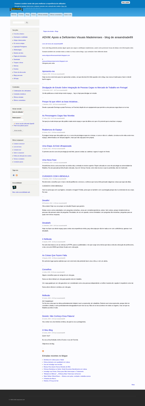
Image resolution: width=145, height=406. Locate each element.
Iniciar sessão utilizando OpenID (25, 123)
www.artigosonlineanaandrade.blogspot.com (56, 55)
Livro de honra (17, 146)
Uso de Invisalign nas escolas (53, 364)
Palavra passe (16, 117)
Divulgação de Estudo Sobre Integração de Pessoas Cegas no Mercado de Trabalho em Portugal (84, 87)
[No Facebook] (13, 175)
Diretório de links (18, 53)
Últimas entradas (43, 15)
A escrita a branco (19, 34)
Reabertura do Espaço (52, 130)
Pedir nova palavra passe (21, 125)
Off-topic (16, 78)
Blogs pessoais (18, 75)
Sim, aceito (125, 2)
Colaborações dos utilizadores (22, 90)
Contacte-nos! (17, 149)
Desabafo (46, 223)
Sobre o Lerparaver (19, 152)
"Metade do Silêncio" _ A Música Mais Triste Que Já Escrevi (62, 374)
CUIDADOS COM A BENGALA (55, 176)
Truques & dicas (18, 62)
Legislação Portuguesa (20, 46)
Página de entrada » (49, 31)
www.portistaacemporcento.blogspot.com (55, 61)
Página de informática (20, 56)
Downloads (17, 59)
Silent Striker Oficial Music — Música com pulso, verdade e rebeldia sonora (67, 376)
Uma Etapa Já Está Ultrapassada (56, 146)
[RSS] (16, 175)
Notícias (14, 15)
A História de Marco (50, 378)
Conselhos (46, 269)
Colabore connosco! (19, 143)
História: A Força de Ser (51, 381)
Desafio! (45, 200)
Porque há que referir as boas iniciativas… (60, 102)
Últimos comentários (56, 15)
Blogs (27, 15)
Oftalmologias (18, 50)
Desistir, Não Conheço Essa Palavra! (58, 316)
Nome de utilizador (18, 112)
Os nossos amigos (19, 43)
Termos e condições (19, 159)
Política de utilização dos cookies (22, 155)
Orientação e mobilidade (21, 37)
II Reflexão (47, 239)
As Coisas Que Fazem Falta (54, 255)
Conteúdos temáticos (20, 94)
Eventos (21, 15)
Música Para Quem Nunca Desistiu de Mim (57, 367)
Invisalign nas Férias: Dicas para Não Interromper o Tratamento (64, 371)
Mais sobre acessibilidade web (21, 192)
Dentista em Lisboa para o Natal (54, 360)
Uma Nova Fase (49, 160)
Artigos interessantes (20, 40)
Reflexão (46, 295)
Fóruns (34, 15)
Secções (15, 30)
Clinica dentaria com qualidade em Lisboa (57, 362)
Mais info (64, 6)
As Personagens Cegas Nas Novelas (58, 116)
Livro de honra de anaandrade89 (52, 44)
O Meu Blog (47, 330)
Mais (133, 384)
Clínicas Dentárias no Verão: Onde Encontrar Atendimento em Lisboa (65, 369)
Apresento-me (48, 71)
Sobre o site (67, 15)
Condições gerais (18, 161)
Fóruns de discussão (20, 72)
